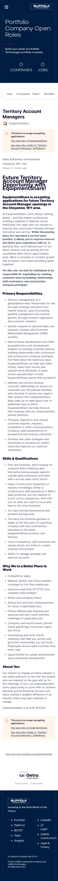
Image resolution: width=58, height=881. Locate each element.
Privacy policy (21, 783)
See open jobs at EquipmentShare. (29, 140)
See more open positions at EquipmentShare (29, 754)
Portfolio (19, 820)
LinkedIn (46, 820)
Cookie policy (37, 783)
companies (22, 93)
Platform (19, 825)
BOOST (18, 830)
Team (17, 835)
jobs (9, 93)
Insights (19, 840)
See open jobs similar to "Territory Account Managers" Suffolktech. (29, 147)
